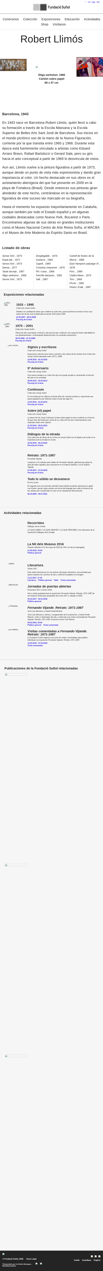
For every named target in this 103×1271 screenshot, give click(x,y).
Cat (89, 2)
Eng (98, 2)
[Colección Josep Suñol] (16, 866)
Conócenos (11, 19)
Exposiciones (50, 19)
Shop (44, 24)
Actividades (92, 19)
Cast (93, 2)
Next (90, 74)
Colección (30, 19)
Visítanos (59, 24)
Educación (72, 19)
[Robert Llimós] (16, 675)
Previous (13, 74)
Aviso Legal (31, 1259)
